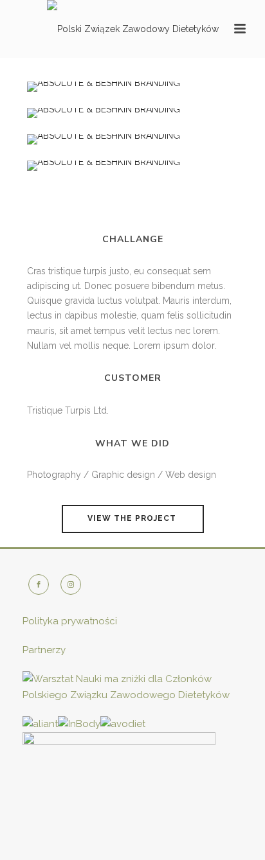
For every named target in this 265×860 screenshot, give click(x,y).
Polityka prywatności (70, 621)
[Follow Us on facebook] (38, 584)
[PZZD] (133, 29)
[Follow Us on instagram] (70, 584)
